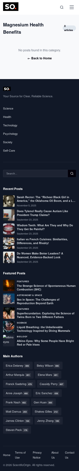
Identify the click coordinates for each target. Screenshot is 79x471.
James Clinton (17, 421)
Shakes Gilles (46, 411)
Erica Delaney (17, 365)
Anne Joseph (17, 393)
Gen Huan (43, 402)
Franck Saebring (19, 384)
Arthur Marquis (18, 375)
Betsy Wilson (48, 365)
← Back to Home (39, 58)
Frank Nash (16, 402)
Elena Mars (48, 375)
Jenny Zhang (48, 421)
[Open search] (62, 7)
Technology (10, 125)
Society (7, 142)
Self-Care (9, 150)
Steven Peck (16, 430)
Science (8, 108)
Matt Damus (16, 411)
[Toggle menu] (71, 7)
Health (7, 117)
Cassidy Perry (51, 384)
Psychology (10, 134)
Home (6, 455)
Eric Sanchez (47, 393)
